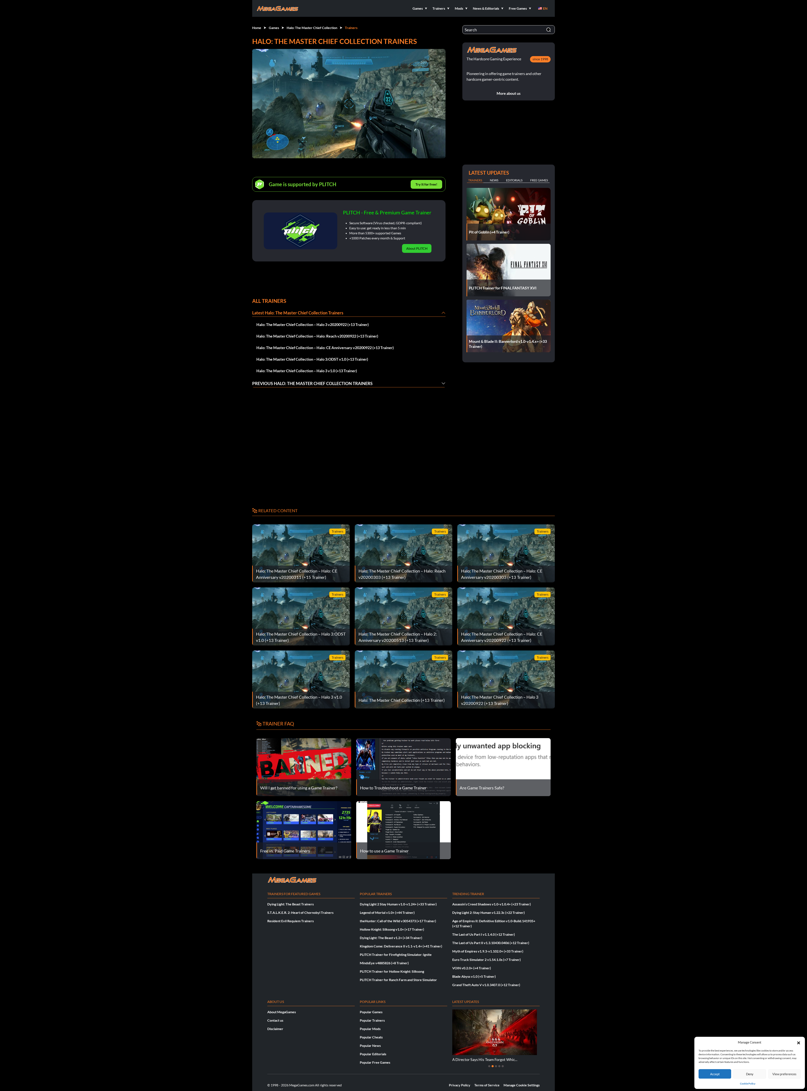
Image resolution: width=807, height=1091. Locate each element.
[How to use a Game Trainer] (403, 830)
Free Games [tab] (539, 180)
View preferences (784, 1074)
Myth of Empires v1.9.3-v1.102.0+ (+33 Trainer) (487, 951)
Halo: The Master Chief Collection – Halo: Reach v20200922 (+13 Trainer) (317, 336)
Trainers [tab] (475, 180)
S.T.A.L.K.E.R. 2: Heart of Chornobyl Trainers (300, 912)
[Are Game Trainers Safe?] (503, 767)
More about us (509, 93)
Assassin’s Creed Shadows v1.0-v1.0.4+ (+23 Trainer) (491, 904)
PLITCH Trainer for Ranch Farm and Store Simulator (398, 980)
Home (256, 28)
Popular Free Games (375, 1062)
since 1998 (540, 59)
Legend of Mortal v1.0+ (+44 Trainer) (387, 912)
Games (274, 28)
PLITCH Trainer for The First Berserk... (483, 1059)
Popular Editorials (373, 1054)
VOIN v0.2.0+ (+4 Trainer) (471, 968)
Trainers (351, 28)
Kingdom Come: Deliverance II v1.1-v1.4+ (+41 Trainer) (401, 946)
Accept (715, 1074)
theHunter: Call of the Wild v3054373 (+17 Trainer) (398, 921)
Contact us (275, 1020)
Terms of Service (487, 1085)
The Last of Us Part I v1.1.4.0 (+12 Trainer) (483, 934)
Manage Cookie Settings (522, 1085)
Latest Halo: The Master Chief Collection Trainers (297, 312)
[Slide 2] (493, 1066)
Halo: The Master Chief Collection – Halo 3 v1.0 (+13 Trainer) (306, 370)
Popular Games (371, 1012)
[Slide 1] (489, 1066)
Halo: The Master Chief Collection (312, 28)
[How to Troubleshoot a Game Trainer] (403, 767)
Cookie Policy (747, 1083)
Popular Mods (370, 1029)
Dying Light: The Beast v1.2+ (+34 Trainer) (391, 938)
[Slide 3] (496, 1066)
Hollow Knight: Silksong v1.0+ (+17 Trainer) (392, 929)
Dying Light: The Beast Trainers (290, 904)
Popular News (370, 1045)
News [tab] (494, 180)
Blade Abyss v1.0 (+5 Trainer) (474, 976)
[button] (798, 1042)
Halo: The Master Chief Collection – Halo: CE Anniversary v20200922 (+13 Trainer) (325, 347)
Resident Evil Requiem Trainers (290, 921)
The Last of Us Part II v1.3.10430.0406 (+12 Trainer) (490, 943)
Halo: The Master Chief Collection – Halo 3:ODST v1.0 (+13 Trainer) (312, 359)
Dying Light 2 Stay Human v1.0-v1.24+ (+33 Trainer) (398, 904)
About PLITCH (416, 248)
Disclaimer (275, 1029)
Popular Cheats (371, 1037)
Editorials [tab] (514, 180)
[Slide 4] (499, 1066)
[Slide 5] (503, 1066)
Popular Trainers (372, 1020)
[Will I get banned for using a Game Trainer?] (303, 767)
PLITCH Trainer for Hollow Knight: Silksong (392, 971)
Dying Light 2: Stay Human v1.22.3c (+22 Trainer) (488, 912)
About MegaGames (281, 1012)
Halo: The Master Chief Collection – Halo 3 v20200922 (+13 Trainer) (312, 324)
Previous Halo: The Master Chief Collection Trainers (312, 383)
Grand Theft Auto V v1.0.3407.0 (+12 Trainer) (486, 985)
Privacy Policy (459, 1085)
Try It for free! (426, 184)
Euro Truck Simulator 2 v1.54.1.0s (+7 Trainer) (486, 960)
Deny (749, 1074)
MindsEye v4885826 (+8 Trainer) (384, 963)
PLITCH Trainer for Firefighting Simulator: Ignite (396, 954)
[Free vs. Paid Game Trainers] (303, 830)
